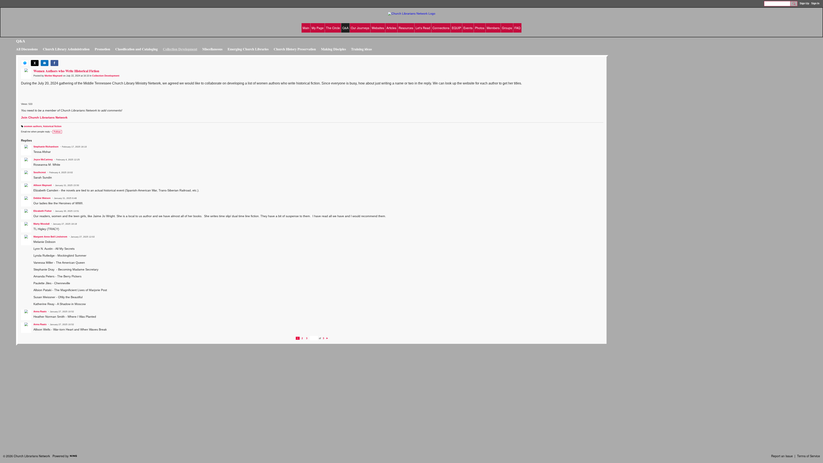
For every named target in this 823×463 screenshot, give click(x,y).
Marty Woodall (41, 223)
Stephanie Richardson (46, 146)
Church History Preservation (295, 49)
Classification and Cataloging (136, 49)
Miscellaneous (212, 49)
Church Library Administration (66, 49)
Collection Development (180, 49)
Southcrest (39, 172)
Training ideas (361, 49)
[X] (35, 63)
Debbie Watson (42, 198)
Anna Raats (40, 311)
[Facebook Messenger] (25, 63)
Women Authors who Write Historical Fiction (66, 70)
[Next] (327, 338)
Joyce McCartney (43, 159)
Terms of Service (808, 456)
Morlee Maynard (53, 75)
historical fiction (52, 126)
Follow (57, 132)
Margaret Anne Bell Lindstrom (50, 236)
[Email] (44, 63)
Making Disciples (333, 49)
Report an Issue (782, 456)
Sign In (815, 3)
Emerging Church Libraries (248, 49)
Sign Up (804, 3)
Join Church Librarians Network (44, 117)
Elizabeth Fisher (42, 211)
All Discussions (27, 49)
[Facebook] (54, 63)
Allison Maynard (42, 185)
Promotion (102, 49)
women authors (33, 126)
